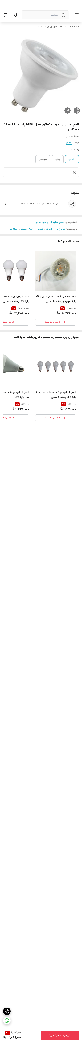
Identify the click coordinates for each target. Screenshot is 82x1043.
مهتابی (43, 159)
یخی (57, 159)
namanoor (73, 26)
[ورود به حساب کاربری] (15, 15)
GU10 (31, 229)
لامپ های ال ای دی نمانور (50, 26)
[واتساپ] (7, 1020)
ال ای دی (50, 229)
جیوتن (23, 229)
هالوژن (61, 229)
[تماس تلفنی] (7, 1011)
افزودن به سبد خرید (60, 1035)
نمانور (69, 142)
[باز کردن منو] (76, 15)
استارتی (13, 229)
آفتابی (72, 159)
